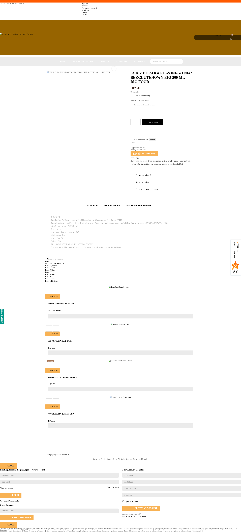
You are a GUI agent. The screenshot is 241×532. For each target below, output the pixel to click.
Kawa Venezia (50, 274)
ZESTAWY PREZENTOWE (55, 263)
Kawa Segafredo (51, 266)
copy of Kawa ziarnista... (60, 341)
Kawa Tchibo (50, 270)
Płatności (85, 6)
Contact (84, 15)
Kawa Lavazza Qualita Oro (61, 414)
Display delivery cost (138, 150)
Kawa (47, 261)
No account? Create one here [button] (10, 501)
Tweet (141, 142)
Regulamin (85, 10)
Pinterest (144, 142)
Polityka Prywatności (89, 8)
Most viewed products (55, 259)
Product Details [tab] (112, 205)
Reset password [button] (140, 516)
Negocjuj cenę (144, 153)
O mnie (84, 12)
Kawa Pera (49, 277)
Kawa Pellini (49, 272)
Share (137, 142)
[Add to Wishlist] (167, 122)
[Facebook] (125, 454)
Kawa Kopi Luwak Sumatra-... (62, 304)
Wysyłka (85, 4)
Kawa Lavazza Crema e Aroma (62, 377)
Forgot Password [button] (113, 487)
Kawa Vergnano (50, 279)
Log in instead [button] (127, 516)
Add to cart (153, 122)
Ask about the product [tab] (138, 205)
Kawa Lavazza (50, 268)
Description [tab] (92, 205)
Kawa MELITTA (51, 281)
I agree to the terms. (132, 502)
